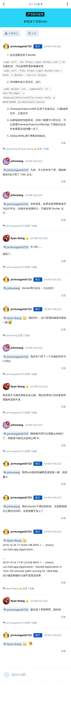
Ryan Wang (14, 318)
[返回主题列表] (3, 4)
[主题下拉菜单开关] (67, 4)
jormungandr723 (17, 170)
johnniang (13, 288)
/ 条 (34, 4)
